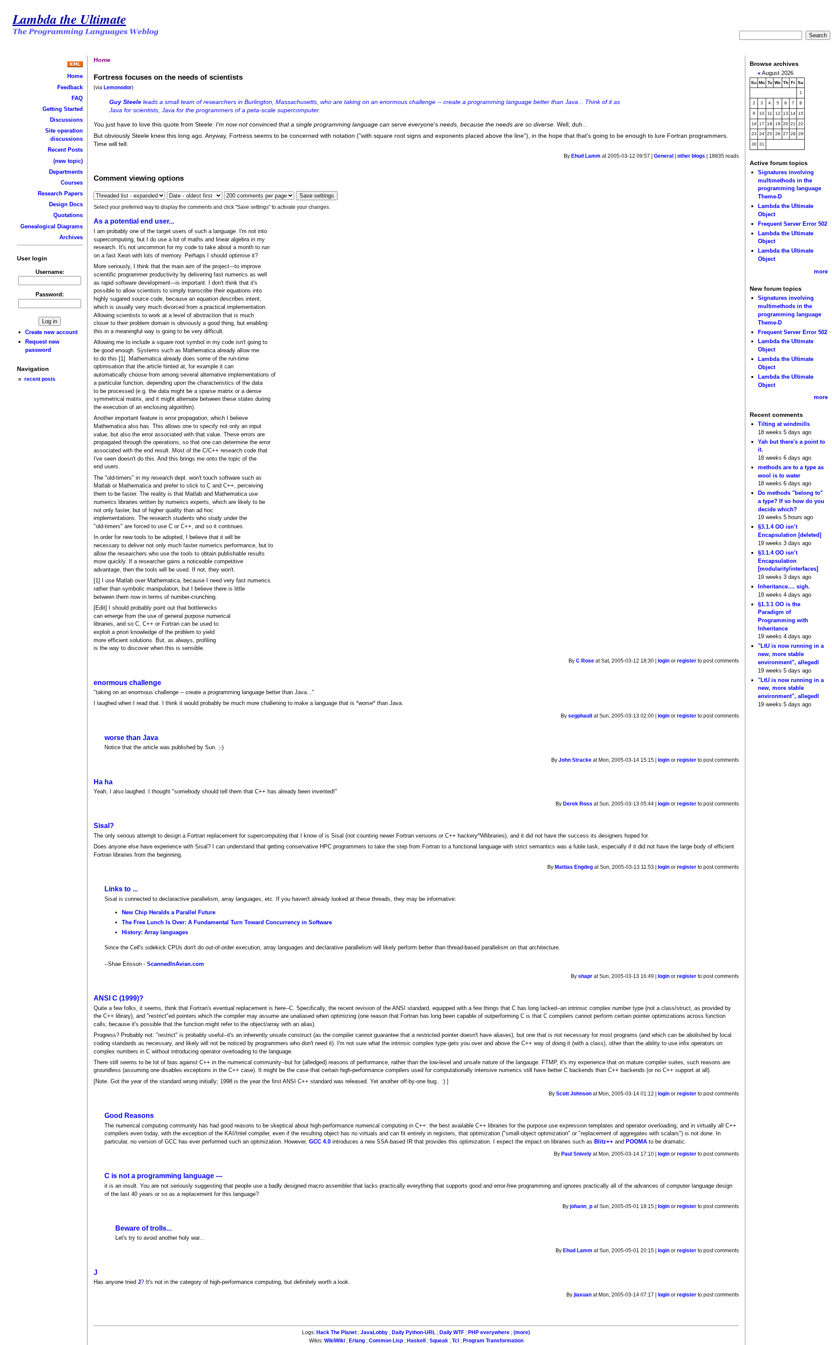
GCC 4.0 (320, 1141)
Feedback (70, 87)
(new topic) (68, 161)
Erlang (357, 1340)
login (664, 660)
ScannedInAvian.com (175, 964)
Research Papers (60, 193)
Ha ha (103, 782)
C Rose (585, 660)
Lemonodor (118, 87)
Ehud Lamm (586, 156)
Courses (72, 182)
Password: (50, 294)
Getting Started (62, 109)
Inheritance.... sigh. (784, 586)
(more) (522, 1332)
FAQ (77, 98)
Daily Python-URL (414, 1332)
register (686, 660)
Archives (71, 237)
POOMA (636, 1141)
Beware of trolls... (143, 1228)
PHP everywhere (489, 1332)
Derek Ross (577, 803)
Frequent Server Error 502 (792, 224)
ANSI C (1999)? (118, 998)
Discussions (66, 120)
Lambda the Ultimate (69, 19)
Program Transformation (493, 1340)
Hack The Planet (336, 1332)
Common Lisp (386, 1340)
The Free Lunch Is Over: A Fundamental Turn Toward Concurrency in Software (227, 922)
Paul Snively (576, 1154)
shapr (585, 976)
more (821, 271)
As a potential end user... (134, 221)
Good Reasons (129, 1115)
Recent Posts (65, 149)
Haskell (416, 1340)
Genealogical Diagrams (51, 226)
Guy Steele (125, 101)
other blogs (691, 156)
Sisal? (104, 825)
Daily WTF (451, 1332)
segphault (580, 715)
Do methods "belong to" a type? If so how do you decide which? (791, 501)
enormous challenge (127, 682)
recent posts (39, 379)
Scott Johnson (574, 1093)
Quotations (68, 215)
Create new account (51, 332)
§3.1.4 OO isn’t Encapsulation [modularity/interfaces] (788, 560)
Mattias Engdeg (574, 867)
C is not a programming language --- (163, 1175)
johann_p (581, 1206)
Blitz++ (603, 1141)
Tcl (455, 1340)
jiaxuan (583, 1294)
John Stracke (575, 760)
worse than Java (131, 737)
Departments (66, 172)
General (663, 156)
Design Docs (66, 204)
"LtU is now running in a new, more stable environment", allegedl (791, 654)
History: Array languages (155, 932)
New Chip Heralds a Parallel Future (168, 912)
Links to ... (121, 889)
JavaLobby (374, 1332)
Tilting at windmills (784, 424)
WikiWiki (334, 1340)
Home (75, 76)
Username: (50, 272)
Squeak (438, 1340)
